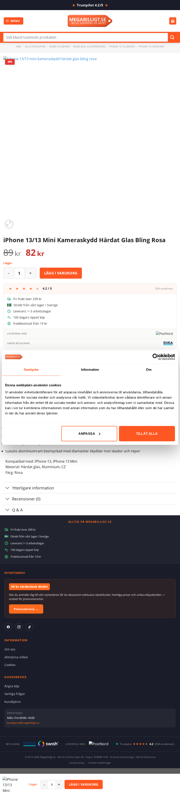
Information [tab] (90, 369)
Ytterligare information (33, 488)
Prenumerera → (26, 609)
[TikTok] (29, 627)
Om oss (9, 649)
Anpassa (86, 433)
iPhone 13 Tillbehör (122, 46)
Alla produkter (35, 46)
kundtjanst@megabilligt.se (23, 723)
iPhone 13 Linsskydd (151, 46)
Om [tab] (148, 369)
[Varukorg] (172, 21)
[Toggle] (7, 488)
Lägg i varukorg (61, 273)
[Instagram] (19, 627)
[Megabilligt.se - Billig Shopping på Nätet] (90, 20)
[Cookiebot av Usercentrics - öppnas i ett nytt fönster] (156, 357)
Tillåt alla (147, 433)
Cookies (10, 665)
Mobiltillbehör (59, 46)
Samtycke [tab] (31, 369)
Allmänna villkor (16, 657)
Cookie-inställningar (99, 762)
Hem (18, 46)
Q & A (17, 509)
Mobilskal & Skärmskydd (89, 46)
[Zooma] (9, 224)
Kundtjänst (12, 702)
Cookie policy (77, 762)
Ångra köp (11, 686)
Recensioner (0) (26, 498)
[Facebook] (8, 627)
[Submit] (172, 37)
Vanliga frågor (14, 694)
